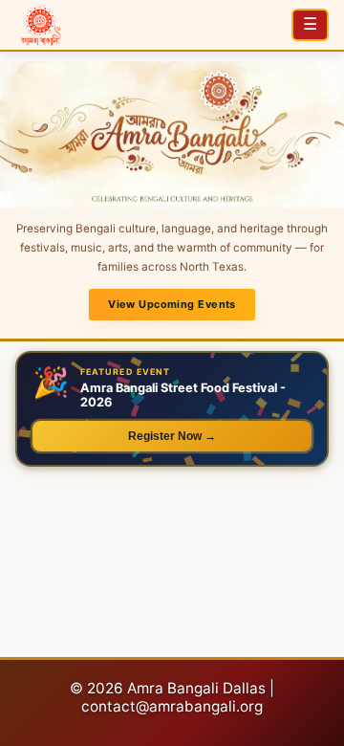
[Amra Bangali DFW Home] (40, 25)
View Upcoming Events (172, 304)
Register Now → (172, 436)
